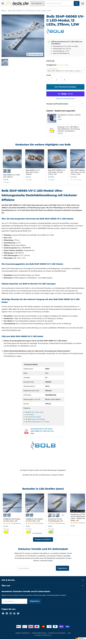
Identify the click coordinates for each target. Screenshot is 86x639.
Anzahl (48, 75)
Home (4, 11)
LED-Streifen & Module (33, 417)
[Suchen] (76, 3)
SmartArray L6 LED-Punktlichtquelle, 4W (55, 520)
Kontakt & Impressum (22, 633)
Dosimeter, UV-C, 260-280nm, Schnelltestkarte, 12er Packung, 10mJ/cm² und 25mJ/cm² (69, 129)
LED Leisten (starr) (37, 412)
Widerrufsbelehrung (39, 633)
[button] (43, 474)
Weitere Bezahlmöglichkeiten (65, 99)
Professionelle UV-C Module (40, 422)
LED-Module (29, 415)
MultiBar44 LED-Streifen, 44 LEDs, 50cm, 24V (12, 520)
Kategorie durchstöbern (43, 539)
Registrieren (62, 568)
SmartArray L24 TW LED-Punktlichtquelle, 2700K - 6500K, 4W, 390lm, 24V (78, 517)
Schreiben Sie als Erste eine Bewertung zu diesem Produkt (43, 475)
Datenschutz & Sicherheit (57, 633)
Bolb (46, 373)
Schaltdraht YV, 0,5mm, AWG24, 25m (69, 116)
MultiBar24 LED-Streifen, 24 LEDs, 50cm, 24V (34, 520)
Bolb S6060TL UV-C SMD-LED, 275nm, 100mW (33, 172)
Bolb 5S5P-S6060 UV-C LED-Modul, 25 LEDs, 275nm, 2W (56, 172)
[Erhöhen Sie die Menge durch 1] (64, 79)
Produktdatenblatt (37, 533)
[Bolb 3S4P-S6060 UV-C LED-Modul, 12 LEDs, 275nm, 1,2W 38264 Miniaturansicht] (4, 62)
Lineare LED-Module (38, 419)
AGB (69, 633)
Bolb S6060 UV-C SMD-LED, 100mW (11, 176)
